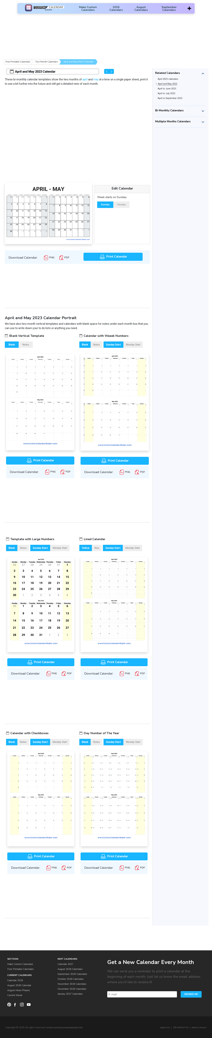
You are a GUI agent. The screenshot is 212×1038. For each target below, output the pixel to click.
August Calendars (141, 8)
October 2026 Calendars (71, 979)
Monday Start (133, 344)
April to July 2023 (166, 93)
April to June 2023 (167, 88)
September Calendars (169, 8)
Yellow (85, 547)
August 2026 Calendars (70, 969)
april (85, 79)
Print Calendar (116, 256)
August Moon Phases (18, 990)
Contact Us (182, 1027)
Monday (121, 204)
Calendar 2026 (15, 980)
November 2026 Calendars (72, 984)
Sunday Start (113, 344)
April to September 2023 (170, 98)
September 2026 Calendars (72, 974)
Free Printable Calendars (18, 61)
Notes (25, 344)
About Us (165, 1027)
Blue (96, 547)
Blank (12, 344)
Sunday (105, 204)
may (96, 79)
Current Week (14, 995)
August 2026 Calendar (19, 985)
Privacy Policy (199, 1027)
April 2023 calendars (168, 79)
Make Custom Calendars (88, 8)
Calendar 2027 (65, 964)
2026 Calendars (116, 8)
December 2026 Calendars (72, 988)
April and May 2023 (167, 84)
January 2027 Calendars (70, 993)
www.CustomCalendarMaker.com (64, 1027)
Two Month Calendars (46, 61)
